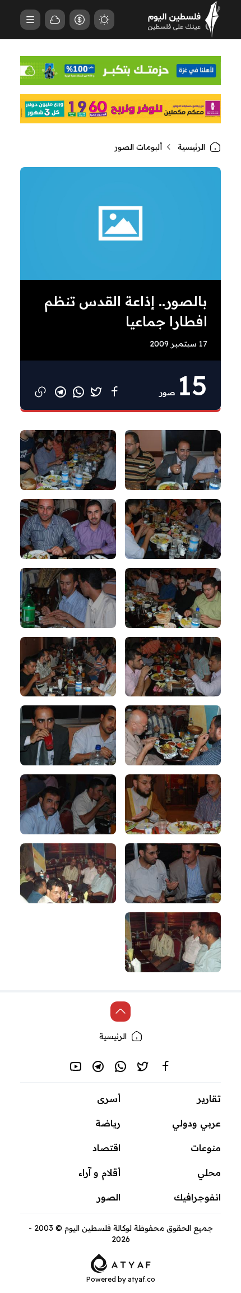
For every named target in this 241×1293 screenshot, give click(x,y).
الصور (109, 1197)
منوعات (206, 1147)
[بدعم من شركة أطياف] (121, 1262)
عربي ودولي (196, 1123)
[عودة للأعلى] (120, 1011)
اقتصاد (106, 1147)
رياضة (108, 1123)
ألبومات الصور (138, 147)
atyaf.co (141, 1279)
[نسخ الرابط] (40, 392)
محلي (209, 1172)
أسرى (109, 1098)
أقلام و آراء (99, 1172)
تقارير (209, 1098)
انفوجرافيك (197, 1197)
